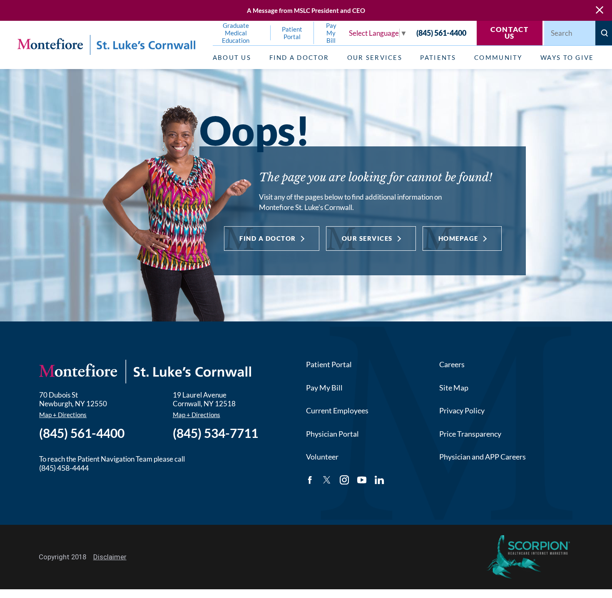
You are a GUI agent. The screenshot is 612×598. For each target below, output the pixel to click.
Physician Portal (332, 433)
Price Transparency (470, 433)
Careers (452, 364)
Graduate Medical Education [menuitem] (235, 33)
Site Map (453, 387)
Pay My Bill (324, 387)
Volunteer (322, 456)
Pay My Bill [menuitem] (331, 33)
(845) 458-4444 (64, 467)
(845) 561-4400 (441, 33)
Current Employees (337, 410)
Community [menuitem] (498, 57)
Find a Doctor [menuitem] (299, 57)
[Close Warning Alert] (599, 10)
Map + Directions (63, 414)
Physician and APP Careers (482, 456)
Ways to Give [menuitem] (567, 57)
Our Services (367, 238)
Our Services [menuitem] (374, 57)
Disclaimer (110, 557)
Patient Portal (329, 364)
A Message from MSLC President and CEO (306, 10)
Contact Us (509, 33)
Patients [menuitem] (438, 57)
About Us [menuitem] (232, 57)
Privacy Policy (462, 410)
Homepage (458, 238)
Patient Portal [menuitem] (292, 32)
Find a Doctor (267, 238)
